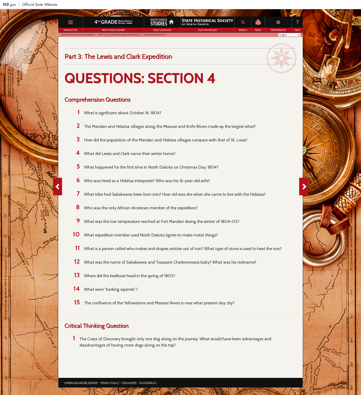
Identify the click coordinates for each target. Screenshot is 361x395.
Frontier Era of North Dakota (77, 34)
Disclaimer (129, 382)
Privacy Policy (110, 382)
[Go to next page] (303, 186)
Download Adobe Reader (81, 382)
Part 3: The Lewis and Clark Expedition (119, 34)
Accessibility (148, 382)
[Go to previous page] (57, 186)
